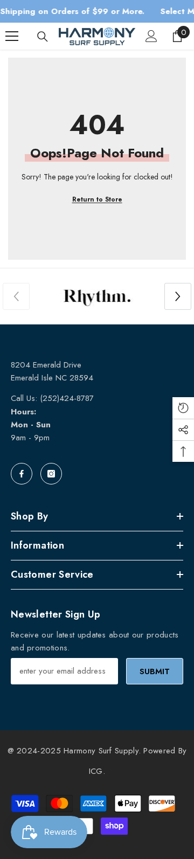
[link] (97, 296)
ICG (96, 771)
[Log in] (151, 36)
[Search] (42, 36)
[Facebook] (21, 473)
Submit (155, 671)
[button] (177, 296)
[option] (97, 296)
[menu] (11, 36)
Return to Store (97, 199)
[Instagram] (51, 473)
